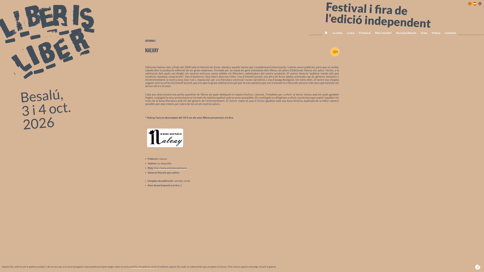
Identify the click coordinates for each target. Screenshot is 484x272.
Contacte (450, 32)
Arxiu (424, 32)
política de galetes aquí (143, 266)
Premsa (436, 32)
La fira (350, 32)
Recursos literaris (406, 32)
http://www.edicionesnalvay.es (170, 167)
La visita (337, 32)
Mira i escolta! (383, 32)
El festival (364, 32)
